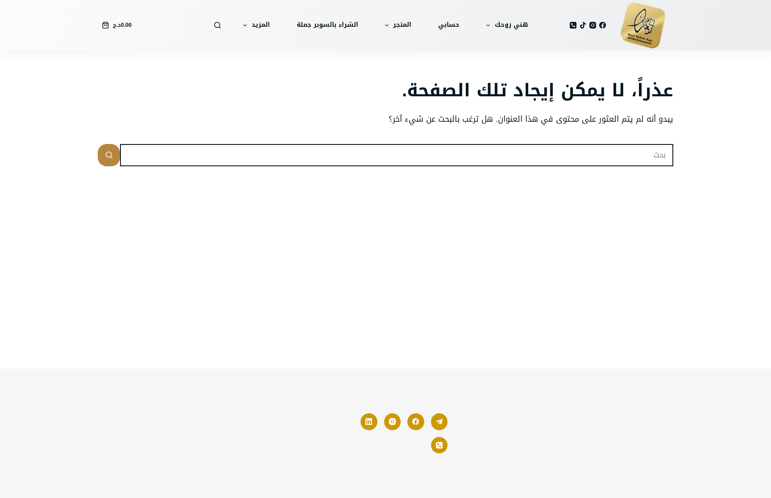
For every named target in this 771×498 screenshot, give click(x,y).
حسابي (449, 25)
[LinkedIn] (369, 421)
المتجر (402, 25)
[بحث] (217, 25)
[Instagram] (592, 25)
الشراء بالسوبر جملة (327, 25)
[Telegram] (439, 421)
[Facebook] (602, 25)
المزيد (261, 25)
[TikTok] (583, 25)
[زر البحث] (109, 155)
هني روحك (511, 25)
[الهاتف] (573, 25)
